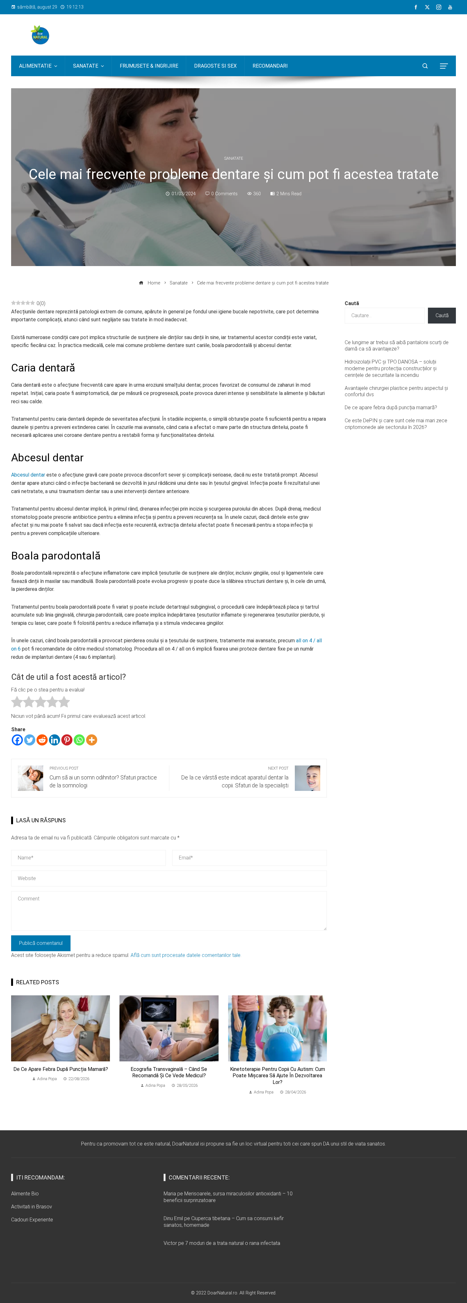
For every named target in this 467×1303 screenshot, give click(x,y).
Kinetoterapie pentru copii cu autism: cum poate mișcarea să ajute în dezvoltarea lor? (277, 1076)
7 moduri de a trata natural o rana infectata (232, 1243)
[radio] (17, 703)
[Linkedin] (54, 739)
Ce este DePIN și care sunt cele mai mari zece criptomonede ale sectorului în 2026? (396, 424)
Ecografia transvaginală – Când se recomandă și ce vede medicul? (169, 1072)
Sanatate (233, 159)
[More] (91, 739)
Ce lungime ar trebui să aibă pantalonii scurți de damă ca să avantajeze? (397, 345)
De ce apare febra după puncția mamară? (60, 1069)
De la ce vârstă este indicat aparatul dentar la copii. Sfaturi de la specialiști (234, 777)
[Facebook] (17, 739)
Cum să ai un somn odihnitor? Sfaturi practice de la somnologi (103, 777)
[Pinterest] (66, 739)
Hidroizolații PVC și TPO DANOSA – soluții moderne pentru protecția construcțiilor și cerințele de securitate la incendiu (391, 368)
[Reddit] (42, 739)
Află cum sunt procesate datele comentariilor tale (185, 955)
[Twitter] (29, 739)
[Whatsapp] (79, 739)
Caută (352, 303)
